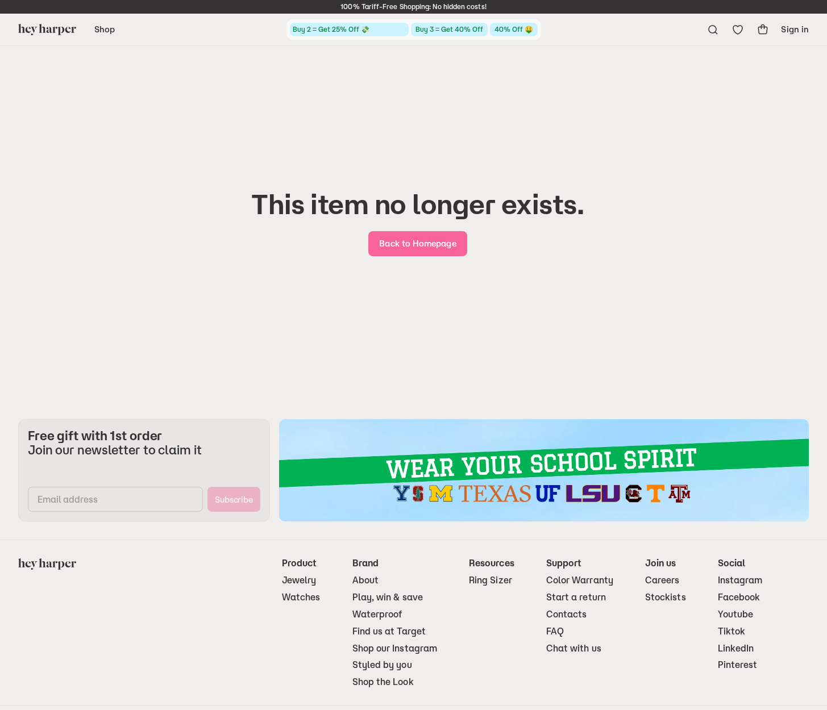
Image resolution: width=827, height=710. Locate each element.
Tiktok (731, 631)
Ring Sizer (490, 580)
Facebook (739, 597)
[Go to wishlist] (738, 29)
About (365, 580)
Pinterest (738, 665)
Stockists (665, 597)
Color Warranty (579, 580)
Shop (104, 29)
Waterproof (377, 614)
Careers (662, 580)
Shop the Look (383, 682)
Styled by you (382, 665)
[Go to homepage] (47, 29)
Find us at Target (389, 631)
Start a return (576, 597)
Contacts (566, 614)
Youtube (736, 614)
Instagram (740, 580)
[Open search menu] (713, 29)
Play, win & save (387, 597)
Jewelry (299, 580)
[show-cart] (763, 29)
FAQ (555, 631)
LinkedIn (736, 648)
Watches (301, 597)
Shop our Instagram (394, 648)
